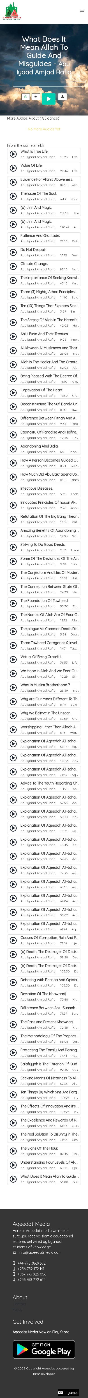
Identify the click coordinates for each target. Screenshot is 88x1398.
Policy (17, 1309)
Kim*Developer (44, 1374)
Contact (19, 1304)
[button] (82, 10)
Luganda (71, 1392)
